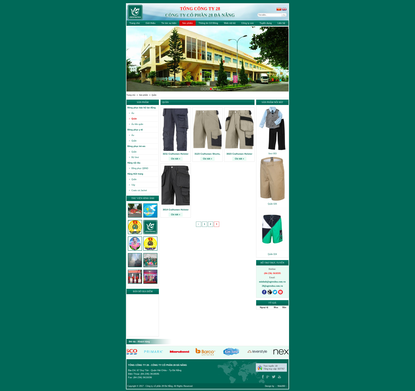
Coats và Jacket (139, 190)
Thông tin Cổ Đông (208, 23)
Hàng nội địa (133, 163)
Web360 (281, 386)
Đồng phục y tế (135, 129)
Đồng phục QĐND (139, 168)
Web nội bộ (230, 23)
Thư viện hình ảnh (142, 198)
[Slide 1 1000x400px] (202, 89)
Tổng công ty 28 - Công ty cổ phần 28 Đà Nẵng (157, 365)
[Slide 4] (211, 89)
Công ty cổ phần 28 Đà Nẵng (200, 15)
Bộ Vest (135, 157)
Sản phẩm (187, 23)
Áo (132, 113)
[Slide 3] (208, 89)
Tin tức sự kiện (168, 23)
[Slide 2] (205, 89)
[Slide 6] (217, 89)
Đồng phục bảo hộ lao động (141, 107)
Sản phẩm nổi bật (272, 102)
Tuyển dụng (266, 23)
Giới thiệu (150, 23)
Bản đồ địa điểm (143, 291)
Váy (133, 185)
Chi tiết (174, 159)
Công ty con (247, 23)
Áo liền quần (137, 124)
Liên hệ (281, 23)
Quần (154, 95)
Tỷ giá (272, 303)
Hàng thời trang (135, 174)
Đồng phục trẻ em (136, 146)
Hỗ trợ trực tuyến (272, 263)
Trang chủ (134, 23)
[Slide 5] (214, 89)
